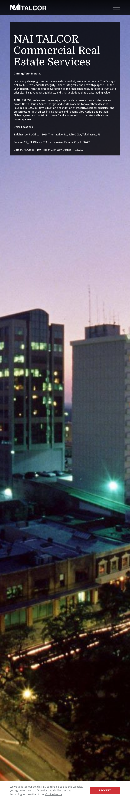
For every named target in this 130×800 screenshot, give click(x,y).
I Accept (105, 790)
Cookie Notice (53, 794)
